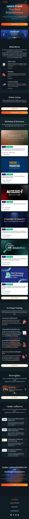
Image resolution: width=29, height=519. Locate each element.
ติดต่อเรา (14, 485)
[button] (26, 2)
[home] (4, 2)
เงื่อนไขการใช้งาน (14, 506)
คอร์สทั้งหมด (14, 109)
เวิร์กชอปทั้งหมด (14, 298)
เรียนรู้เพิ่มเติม (14, 365)
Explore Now (14, 24)
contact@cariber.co (15, 510)
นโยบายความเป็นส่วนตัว (14, 503)
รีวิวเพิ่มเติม (14, 397)
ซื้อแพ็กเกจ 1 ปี (14, 112)
